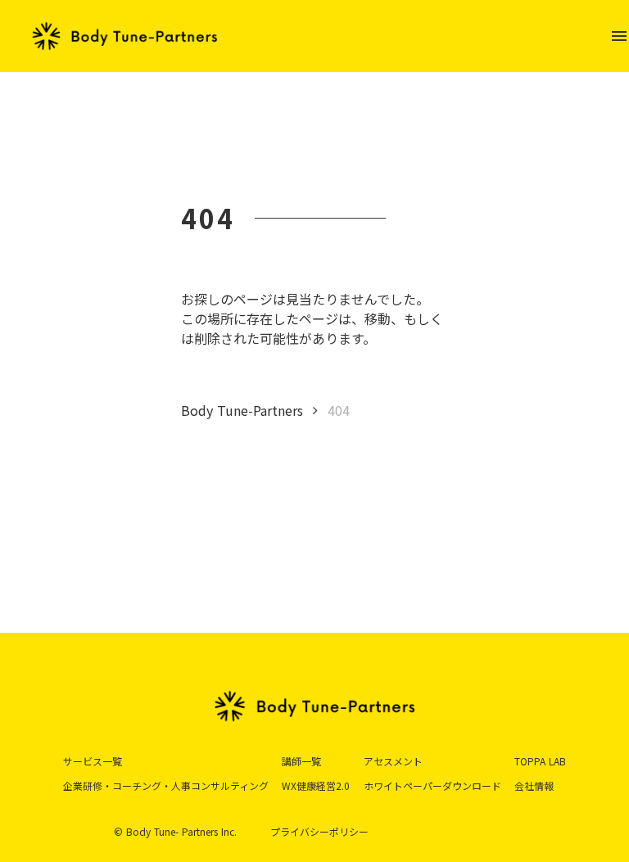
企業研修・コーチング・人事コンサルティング (166, 785)
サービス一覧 (92, 761)
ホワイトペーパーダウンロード (432, 785)
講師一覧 (301, 761)
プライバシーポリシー (319, 831)
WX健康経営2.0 (316, 785)
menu (619, 36)
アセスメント (393, 761)
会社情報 (534, 785)
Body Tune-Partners (242, 410)
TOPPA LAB (540, 761)
